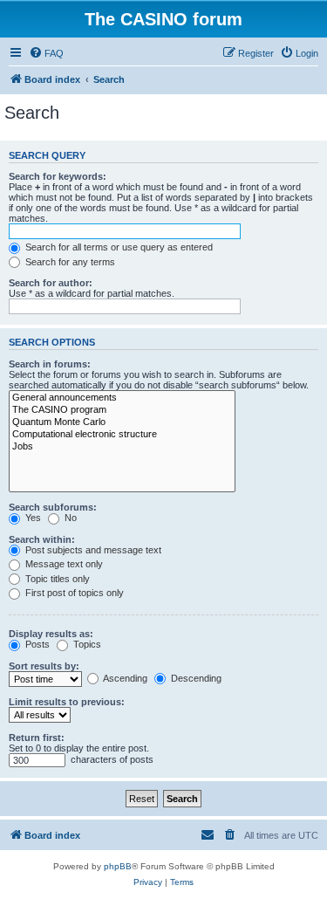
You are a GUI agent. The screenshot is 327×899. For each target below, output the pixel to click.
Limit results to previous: (67, 702)
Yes (32, 517)
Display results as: (51, 633)
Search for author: (50, 283)
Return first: (37, 737)
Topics (86, 644)
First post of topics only (73, 592)
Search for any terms (69, 262)
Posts (36, 644)
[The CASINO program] (122, 410)
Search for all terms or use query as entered (118, 247)
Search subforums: (53, 507)
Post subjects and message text (92, 550)
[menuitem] (46, 53)
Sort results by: (44, 666)
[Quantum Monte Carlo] (122, 422)
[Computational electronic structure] (122, 435)
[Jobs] (122, 447)
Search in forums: (50, 364)
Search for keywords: (57, 176)
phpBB (118, 866)
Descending (194, 678)
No (69, 517)
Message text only (63, 564)
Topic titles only (56, 578)
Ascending (124, 678)
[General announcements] (122, 398)
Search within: (42, 539)
